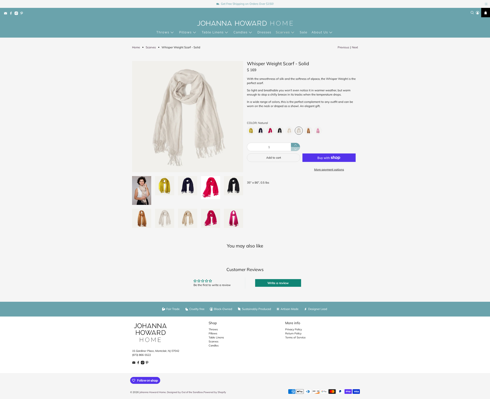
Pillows (185, 32)
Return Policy (293, 333)
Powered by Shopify (214, 392)
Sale (303, 32)
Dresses (264, 32)
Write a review (278, 283)
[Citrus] (251, 131)
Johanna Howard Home (152, 392)
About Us (320, 32)
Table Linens (213, 32)
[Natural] (299, 131)
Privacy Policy (293, 329)
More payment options (329, 169)
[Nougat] (289, 131)
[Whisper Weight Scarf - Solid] (187, 116)
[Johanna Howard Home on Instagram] (17, 14)
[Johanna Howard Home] (245, 23)
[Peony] (318, 131)
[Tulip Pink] (270, 131)
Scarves (283, 32)
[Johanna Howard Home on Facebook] (12, 14)
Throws (162, 32)
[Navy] (260, 131)
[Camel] (308, 131)
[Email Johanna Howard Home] (6, 14)
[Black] (280, 131)
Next (355, 47)
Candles (241, 32)
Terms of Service (295, 337)
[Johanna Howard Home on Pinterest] (22, 14)
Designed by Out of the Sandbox (185, 392)
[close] (486, 4)
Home (136, 47)
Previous (343, 47)
